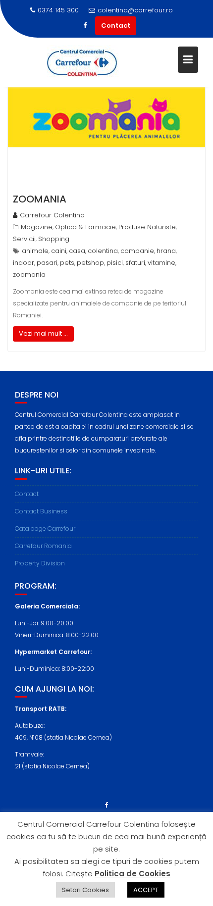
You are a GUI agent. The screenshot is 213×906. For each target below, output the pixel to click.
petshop (90, 262)
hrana (166, 250)
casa (77, 250)
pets (67, 262)
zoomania (29, 274)
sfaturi (135, 262)
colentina (103, 250)
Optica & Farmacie (85, 227)
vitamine (161, 262)
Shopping (53, 239)
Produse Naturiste (147, 227)
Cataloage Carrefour (45, 528)
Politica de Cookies (132, 873)
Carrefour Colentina (52, 215)
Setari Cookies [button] (85, 890)
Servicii (24, 239)
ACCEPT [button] (146, 890)
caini (58, 250)
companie (137, 250)
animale (35, 250)
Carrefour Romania (43, 546)
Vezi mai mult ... (43, 333)
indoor (23, 262)
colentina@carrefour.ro (135, 10)
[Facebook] (85, 26)
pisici (114, 262)
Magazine (37, 227)
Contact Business (41, 511)
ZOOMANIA (39, 199)
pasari (47, 262)
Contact (115, 25)
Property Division (40, 563)
